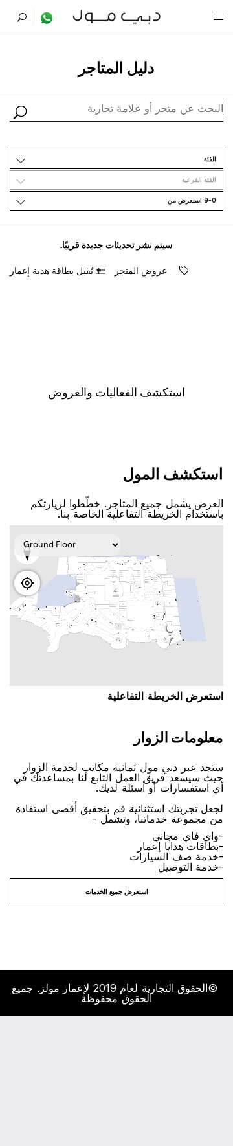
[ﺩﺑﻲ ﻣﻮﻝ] (117, 15)
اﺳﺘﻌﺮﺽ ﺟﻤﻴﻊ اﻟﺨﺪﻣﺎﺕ (116, 891)
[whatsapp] (44, 17)
